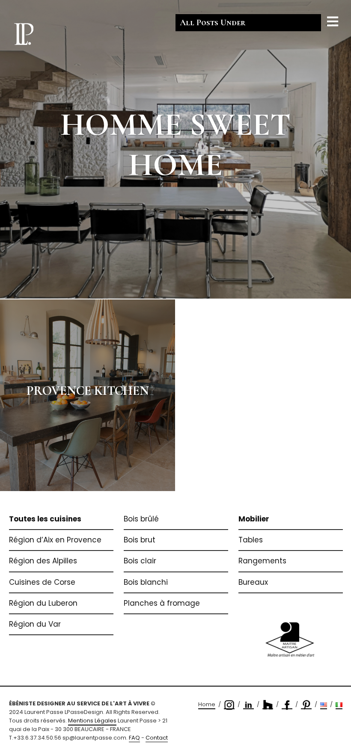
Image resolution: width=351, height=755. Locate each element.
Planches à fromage (162, 603)
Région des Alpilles (43, 561)
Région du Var (35, 624)
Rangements (262, 561)
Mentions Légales (92, 721)
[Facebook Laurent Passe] (287, 704)
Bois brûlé (141, 519)
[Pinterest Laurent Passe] (306, 704)
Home (206, 704)
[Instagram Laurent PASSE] (229, 704)
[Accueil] (23, 33)
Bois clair (140, 561)
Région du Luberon (43, 603)
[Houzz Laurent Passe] (267, 704)
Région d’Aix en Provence (55, 540)
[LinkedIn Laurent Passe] (248, 704)
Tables (250, 540)
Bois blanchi (146, 582)
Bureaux (253, 582)
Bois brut (139, 540)
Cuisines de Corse (42, 582)
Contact (157, 738)
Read (175, 149)
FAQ (134, 738)
